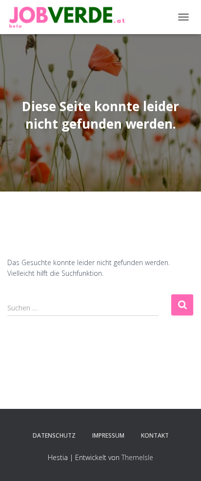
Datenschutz (54, 435)
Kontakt (155, 435)
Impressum (108, 435)
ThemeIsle (137, 457)
